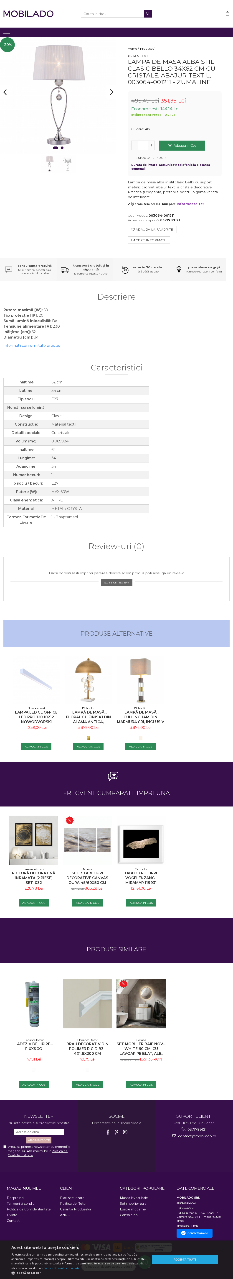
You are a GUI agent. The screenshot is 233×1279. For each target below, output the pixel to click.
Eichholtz (88, 708)
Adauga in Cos (184, 146)
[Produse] (7, 33)
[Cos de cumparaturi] (227, 13)
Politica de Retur (73, 1204)
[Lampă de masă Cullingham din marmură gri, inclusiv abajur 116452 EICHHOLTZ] (140, 680)
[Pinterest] (117, 1132)
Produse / (147, 48)
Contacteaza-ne (197, 1233)
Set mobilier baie (133, 1204)
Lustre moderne (133, 1209)
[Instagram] (125, 1132)
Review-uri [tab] (116, 546)
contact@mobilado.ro (196, 1136)
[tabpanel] (58, 95)
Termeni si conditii (21, 1204)
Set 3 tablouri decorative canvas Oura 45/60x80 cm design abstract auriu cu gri (87, 878)
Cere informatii (150, 240)
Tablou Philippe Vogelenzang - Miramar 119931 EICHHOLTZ (141, 878)
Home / (133, 48)
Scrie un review (116, 582)
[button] (79, 1273)
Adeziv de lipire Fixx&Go (33, 1046)
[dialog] (116, 1259)
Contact (13, 1221)
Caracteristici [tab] (116, 367)
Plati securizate (72, 1198)
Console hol (129, 1215)
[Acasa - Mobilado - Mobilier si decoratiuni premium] (28, 13)
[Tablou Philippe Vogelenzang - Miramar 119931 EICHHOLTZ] (141, 840)
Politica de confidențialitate (61, 1268)
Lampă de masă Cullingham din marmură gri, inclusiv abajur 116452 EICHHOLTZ (140, 717)
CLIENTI (68, 1188)
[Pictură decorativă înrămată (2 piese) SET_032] (33, 840)
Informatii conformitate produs (31, 345)
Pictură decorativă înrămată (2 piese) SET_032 (33, 878)
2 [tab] (62, 147)
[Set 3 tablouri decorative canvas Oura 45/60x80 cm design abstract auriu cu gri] (87, 840)
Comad (141, 1040)
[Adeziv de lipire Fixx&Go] (33, 1003)
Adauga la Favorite (154, 229)
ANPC (65, 1215)
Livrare (12, 1215)
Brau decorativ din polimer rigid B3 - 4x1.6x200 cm (87, 1049)
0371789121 (197, 1129)
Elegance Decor (34, 1040)
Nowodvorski (36, 708)
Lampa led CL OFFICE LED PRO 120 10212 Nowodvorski (36, 717)
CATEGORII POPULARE (142, 1188)
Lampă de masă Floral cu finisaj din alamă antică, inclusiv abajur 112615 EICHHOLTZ (88, 717)
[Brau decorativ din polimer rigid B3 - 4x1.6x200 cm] (87, 1003)
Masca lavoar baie (134, 1198)
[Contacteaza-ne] (224, 32)
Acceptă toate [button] (185, 1259)
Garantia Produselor (75, 1209)
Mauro (87, 869)
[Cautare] (148, 14)
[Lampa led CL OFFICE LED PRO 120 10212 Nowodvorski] (36, 680)
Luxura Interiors (33, 869)
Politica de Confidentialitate (29, 1209)
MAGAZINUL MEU (24, 1188)
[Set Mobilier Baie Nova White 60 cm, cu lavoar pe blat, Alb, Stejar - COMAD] (141, 1003)
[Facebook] (108, 1132)
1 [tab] (55, 147)
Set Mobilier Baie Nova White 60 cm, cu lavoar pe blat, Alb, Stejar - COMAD (141, 1049)
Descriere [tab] (116, 297)
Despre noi (15, 1198)
